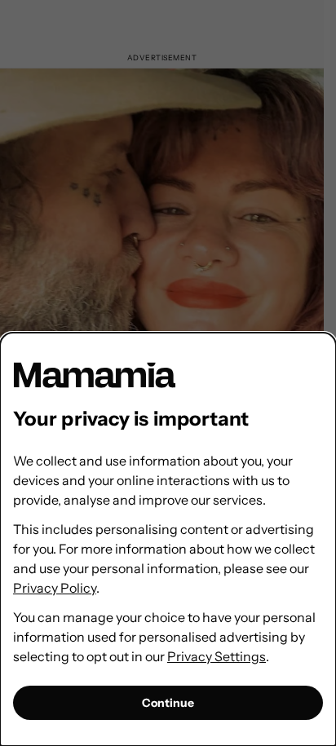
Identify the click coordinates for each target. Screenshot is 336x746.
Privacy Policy (54, 588)
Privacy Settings (216, 656)
